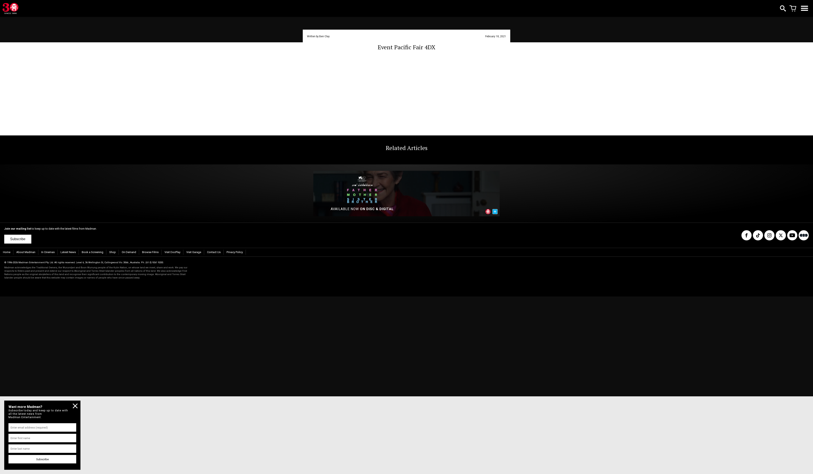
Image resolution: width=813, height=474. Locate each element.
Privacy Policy (235, 252)
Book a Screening (92, 252)
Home (6, 252)
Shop (112, 252)
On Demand (129, 252)
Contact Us (214, 252)
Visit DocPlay (172, 252)
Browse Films (150, 252)
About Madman (25, 252)
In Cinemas (48, 252)
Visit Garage (193, 252)
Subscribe (17, 239)
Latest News (68, 252)
